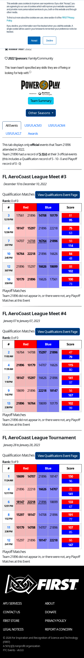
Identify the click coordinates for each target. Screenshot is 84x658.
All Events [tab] (12, 125)
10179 (53, 215)
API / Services (12, 603)
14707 (20, 241)
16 (8, 279)
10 (8, 254)
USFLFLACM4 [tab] (56, 125)
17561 (20, 215)
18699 (53, 266)
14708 (42, 215)
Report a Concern (58, 629)
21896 (31, 215)
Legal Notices (13, 629)
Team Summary (40, 101)
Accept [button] (34, 40)
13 (8, 403)
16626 (53, 254)
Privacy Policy (55, 621)
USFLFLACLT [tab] (13, 133)
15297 (31, 228)
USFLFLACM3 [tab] (32, 125)
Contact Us (11, 612)
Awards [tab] (33, 133)
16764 (42, 241)
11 (8, 527)
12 (8, 266)
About (50, 603)
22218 (53, 228)
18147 (20, 228)
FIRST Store (11, 621)
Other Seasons (39, 113)
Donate (50, 612)
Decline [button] (49, 40)
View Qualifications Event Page (57, 195)
